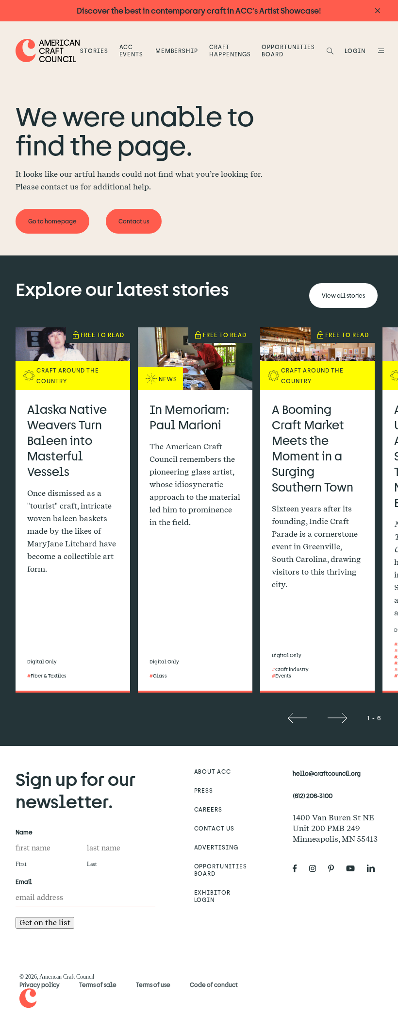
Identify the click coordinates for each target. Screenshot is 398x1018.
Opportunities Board (288, 50)
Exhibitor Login (212, 896)
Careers (208, 809)
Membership (177, 50)
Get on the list (44, 922)
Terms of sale (97, 984)
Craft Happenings (230, 50)
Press (204, 790)
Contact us (214, 828)
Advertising (216, 847)
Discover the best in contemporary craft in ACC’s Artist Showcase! (199, 10)
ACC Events (131, 50)
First (21, 864)
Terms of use (153, 984)
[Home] (48, 50)
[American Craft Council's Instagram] (316, 868)
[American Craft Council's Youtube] (354, 868)
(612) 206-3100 (312, 795)
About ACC (213, 771)
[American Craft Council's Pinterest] (335, 868)
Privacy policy (39, 984)
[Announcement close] (377, 10)
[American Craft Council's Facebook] (299, 868)
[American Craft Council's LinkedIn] (374, 868)
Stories (94, 50)
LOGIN (355, 50)
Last (92, 864)
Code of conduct (214, 984)
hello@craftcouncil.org (327, 773)
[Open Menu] (379, 50)
